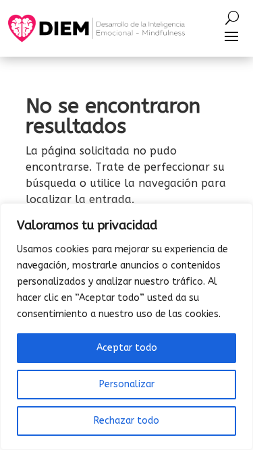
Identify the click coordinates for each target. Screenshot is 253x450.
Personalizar (126, 384)
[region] (126, 326)
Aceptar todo (126, 348)
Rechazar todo (126, 420)
